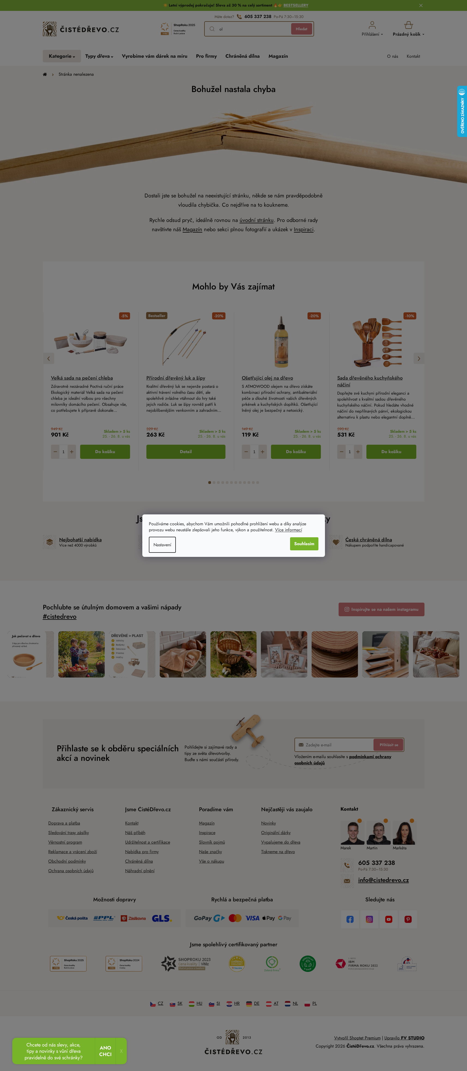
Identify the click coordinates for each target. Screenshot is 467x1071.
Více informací (288, 530)
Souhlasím (304, 544)
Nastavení (162, 545)
